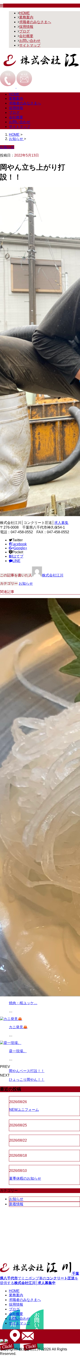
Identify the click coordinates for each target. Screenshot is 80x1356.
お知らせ (26, 583)
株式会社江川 (52, 575)
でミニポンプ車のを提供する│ (39, 1278)
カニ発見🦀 (18, 1027)
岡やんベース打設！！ (26, 1071)
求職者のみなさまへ (35, 22)
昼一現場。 (18, 1051)
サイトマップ (29, 45)
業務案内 (26, 17)
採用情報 (26, 27)
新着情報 (16, 1204)
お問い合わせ (29, 41)
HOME (24, 13)
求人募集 (61, 523)
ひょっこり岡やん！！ (26, 1079)
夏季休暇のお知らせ (25, 1178)
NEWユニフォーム (24, 1110)
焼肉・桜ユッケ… (23, 1003)
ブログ (24, 31)
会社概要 (26, 36)
